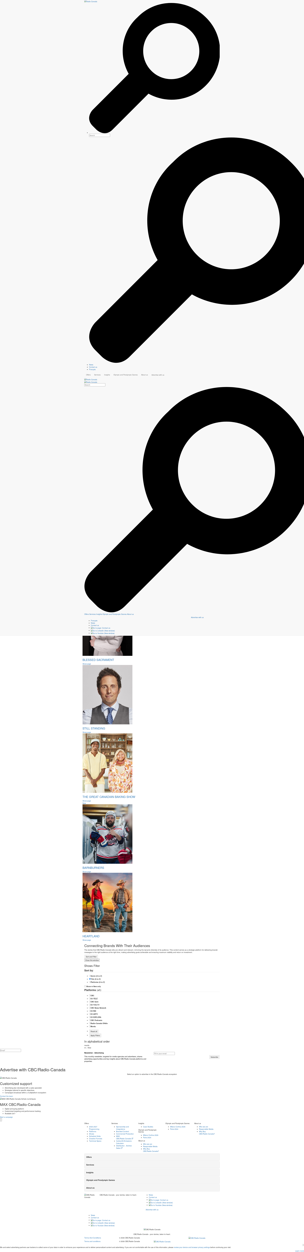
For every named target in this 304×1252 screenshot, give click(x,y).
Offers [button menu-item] (88, 375)
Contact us (153, 1197)
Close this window (92, 960)
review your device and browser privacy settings (192, 1247)
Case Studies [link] (148, 1126)
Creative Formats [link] (95, 1138)
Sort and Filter (91, 956)
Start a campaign (6, 1117)
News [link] (91, 364)
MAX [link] (123, 1137)
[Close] (1, 1119)
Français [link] (92, 369)
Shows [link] (91, 1134)
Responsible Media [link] (150, 1146)
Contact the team (6, 1096)
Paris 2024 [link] (147, 1137)
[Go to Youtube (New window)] (103, 633)
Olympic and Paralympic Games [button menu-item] (126, 375)
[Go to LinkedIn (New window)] (103, 630)
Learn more (299, 1251)
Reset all (94, 1031)
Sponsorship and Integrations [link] (122, 1127)
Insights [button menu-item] (107, 375)
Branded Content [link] (122, 1131)
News (151, 1195)
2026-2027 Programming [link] (94, 1127)
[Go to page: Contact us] (100, 627)
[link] (93, 623)
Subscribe (214, 1057)
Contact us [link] (93, 367)
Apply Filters (95, 1035)
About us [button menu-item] (144, 375)
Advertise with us (197, 617)
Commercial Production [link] (125, 1134)
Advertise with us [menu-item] (158, 375)
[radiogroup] (152, 979)
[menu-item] (86, 614)
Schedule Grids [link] (95, 1136)
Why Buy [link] (151, 1150)
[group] (152, 1011)
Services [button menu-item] (97, 375)
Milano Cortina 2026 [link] (150, 1135)
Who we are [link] (147, 1144)
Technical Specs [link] (95, 1141)
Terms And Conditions (92, 1238)
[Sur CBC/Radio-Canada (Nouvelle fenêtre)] (197, 1238)
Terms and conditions (92, 1241)
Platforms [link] (92, 1131)
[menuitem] (154, 364)
